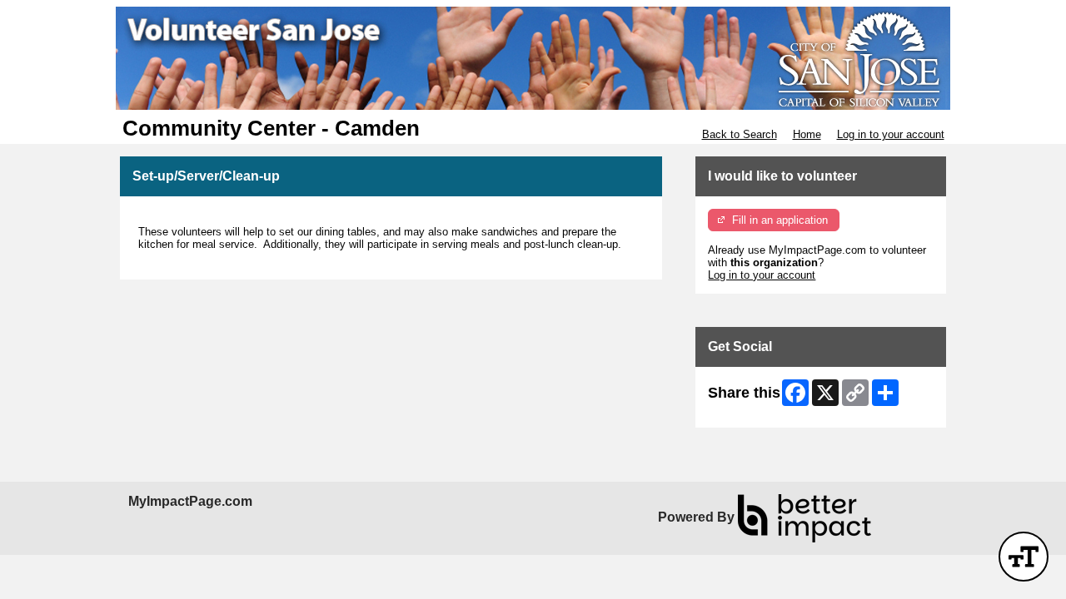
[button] (1024, 557)
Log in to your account (890, 134)
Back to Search (739, 134)
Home (807, 134)
